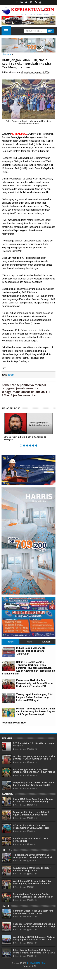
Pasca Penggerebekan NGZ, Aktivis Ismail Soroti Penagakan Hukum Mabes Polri (34, 772)
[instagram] (31, 2)
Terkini (28, 642)
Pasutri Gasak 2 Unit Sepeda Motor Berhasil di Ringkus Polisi (31, 869)
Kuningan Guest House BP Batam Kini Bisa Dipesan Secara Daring (33, 912)
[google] (21, 2)
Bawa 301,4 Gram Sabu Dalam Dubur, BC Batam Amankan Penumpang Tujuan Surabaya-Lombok (33, 802)
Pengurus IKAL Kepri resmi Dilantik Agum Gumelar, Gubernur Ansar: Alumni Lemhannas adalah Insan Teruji (34, 815)
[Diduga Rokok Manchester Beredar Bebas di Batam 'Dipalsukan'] (8, 652)
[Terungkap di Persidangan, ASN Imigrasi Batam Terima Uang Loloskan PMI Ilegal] (8, 698)
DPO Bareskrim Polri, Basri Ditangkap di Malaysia (25, 438)
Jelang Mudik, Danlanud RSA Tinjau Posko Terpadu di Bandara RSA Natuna (34, 951)
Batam (11, 374)
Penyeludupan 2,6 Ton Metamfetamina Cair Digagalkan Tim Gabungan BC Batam (34, 785)
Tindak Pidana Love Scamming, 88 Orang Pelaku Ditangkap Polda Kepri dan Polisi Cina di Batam (32, 857)
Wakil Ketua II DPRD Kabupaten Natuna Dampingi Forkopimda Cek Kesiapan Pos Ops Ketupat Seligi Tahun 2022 (34, 940)
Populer (10, 642)
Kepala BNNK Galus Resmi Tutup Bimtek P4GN (30, 839)
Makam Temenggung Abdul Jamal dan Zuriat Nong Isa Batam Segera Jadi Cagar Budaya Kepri (35, 711)
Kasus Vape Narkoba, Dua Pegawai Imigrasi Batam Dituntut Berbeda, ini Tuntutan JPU (35, 683)
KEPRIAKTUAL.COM (36, 963)
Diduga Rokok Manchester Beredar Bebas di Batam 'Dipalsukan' (31, 651)
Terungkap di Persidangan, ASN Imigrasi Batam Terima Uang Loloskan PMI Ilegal (34, 697)
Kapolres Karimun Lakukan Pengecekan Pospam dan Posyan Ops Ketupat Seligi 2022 (34, 926)
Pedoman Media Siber (14, 722)
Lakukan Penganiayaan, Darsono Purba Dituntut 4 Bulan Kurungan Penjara (34, 757)
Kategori (46, 642)
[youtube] (40, 2)
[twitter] (26, 2)
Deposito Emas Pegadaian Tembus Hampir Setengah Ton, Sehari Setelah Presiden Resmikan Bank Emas (33, 897)
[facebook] (17, 2)
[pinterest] (35, 2)
